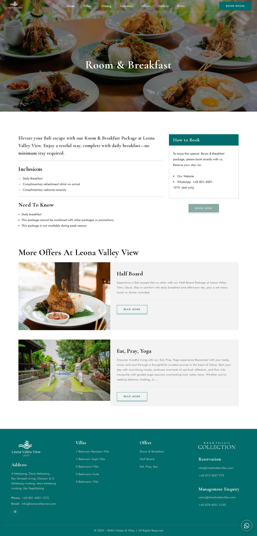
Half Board (130, 273)
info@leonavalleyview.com (38, 503)
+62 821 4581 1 (33, 498)
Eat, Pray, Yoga (134, 350)
